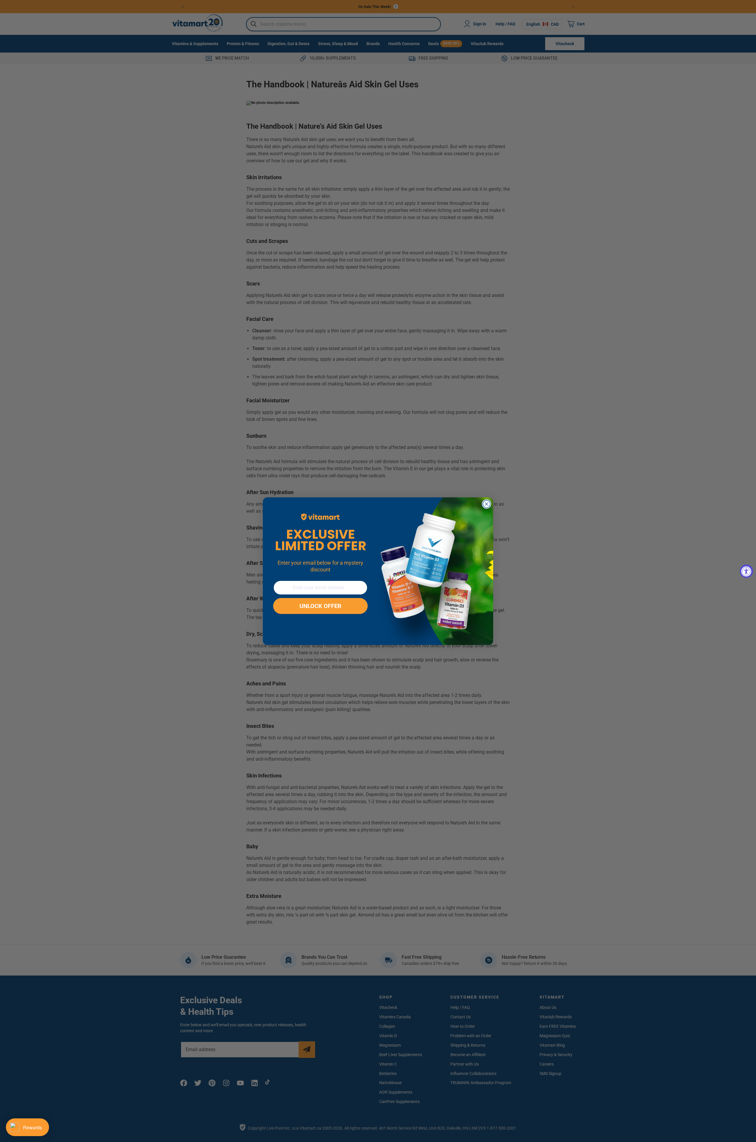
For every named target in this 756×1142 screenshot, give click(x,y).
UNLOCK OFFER (320, 606)
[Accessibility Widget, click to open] (746, 571)
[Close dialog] (486, 504)
